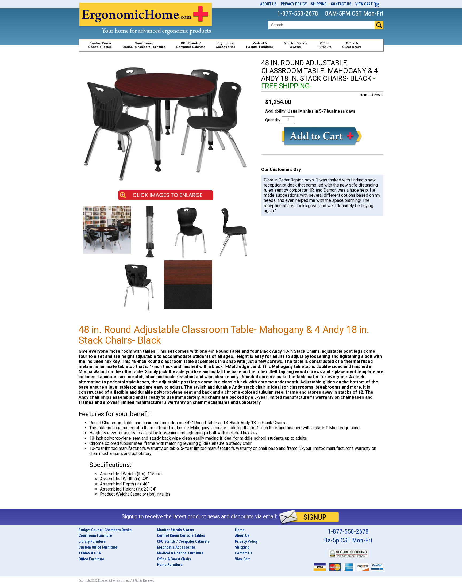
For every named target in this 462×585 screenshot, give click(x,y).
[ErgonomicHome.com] (146, 24)
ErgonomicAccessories (225, 45)
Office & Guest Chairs (174, 559)
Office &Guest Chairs (352, 45)
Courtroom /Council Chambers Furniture (143, 45)
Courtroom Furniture (95, 535)
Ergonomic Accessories (176, 547)
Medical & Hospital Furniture (180, 553)
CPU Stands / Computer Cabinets (190, 45)
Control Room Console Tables (181, 535)
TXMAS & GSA (90, 553)
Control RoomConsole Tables (100, 45)
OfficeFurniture (325, 45)
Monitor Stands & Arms (175, 530)
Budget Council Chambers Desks (105, 530)
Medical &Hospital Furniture (259, 45)
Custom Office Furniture (98, 547)
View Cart (364, 4)
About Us (268, 4)
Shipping (319, 4)
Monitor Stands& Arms (295, 45)
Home (240, 530)
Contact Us (341, 4)
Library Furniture (92, 541)
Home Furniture (170, 565)
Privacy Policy (294, 4)
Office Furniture (91, 559)
